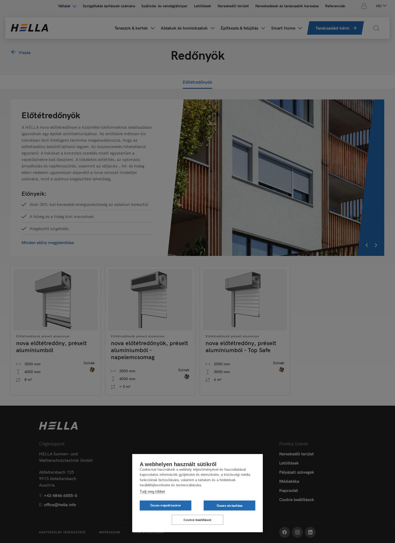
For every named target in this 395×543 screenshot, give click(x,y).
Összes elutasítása (230, 505)
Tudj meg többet (152, 492)
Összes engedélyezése (165, 505)
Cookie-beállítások (198, 520)
